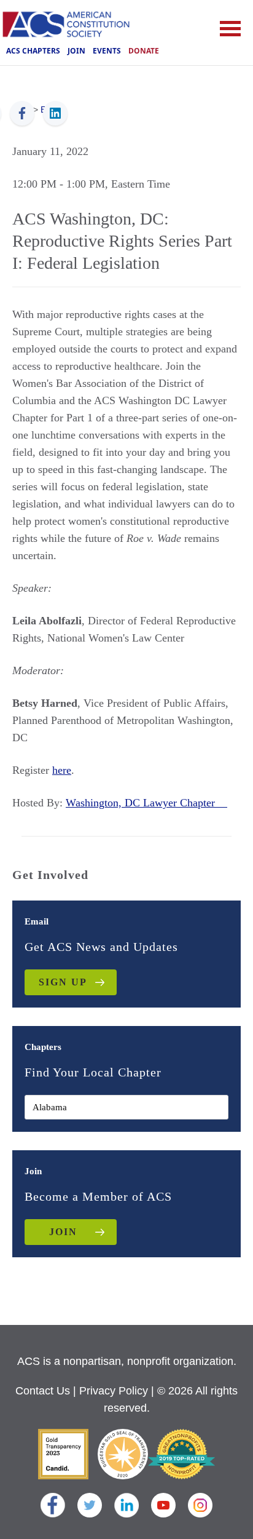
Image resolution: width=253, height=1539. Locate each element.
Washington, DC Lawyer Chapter (146, 803)
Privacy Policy (113, 1391)
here (61, 770)
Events (107, 51)
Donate (143, 51)
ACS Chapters (33, 51)
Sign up (63, 982)
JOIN (63, 1232)
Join (76, 51)
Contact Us (42, 1391)
